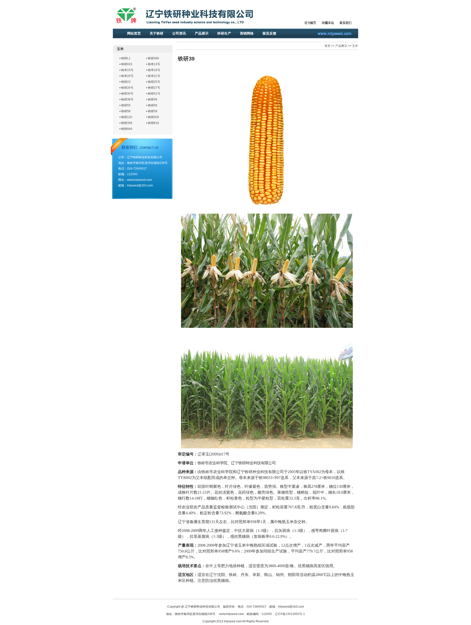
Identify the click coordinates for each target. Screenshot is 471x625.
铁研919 (126, 64)
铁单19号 (154, 70)
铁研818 (153, 123)
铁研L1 (126, 58)
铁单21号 (154, 76)
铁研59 (152, 111)
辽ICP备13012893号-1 (290, 614)
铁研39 (152, 99)
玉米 (355, 46)
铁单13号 (154, 64)
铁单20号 (127, 76)
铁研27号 (154, 87)
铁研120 (126, 117)
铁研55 (126, 105)
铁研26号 (127, 87)
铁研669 (126, 129)
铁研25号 (154, 82)
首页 (327, 46)
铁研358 (126, 123)
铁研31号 (154, 93)
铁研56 (152, 105)
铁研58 (126, 111)
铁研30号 (127, 93)
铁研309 (153, 117)
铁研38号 (127, 99)
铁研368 (153, 58)
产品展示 (341, 46)
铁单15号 (127, 70)
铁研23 (126, 82)
